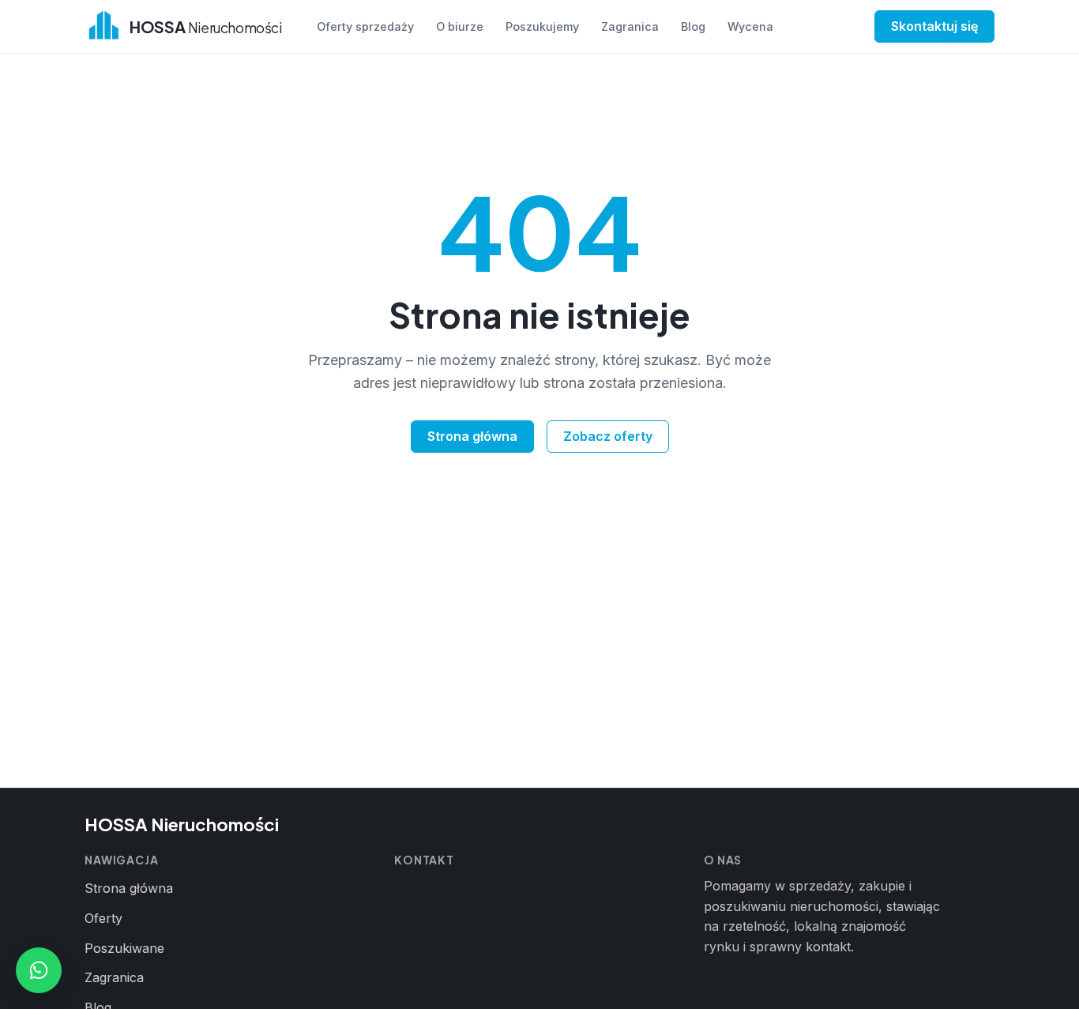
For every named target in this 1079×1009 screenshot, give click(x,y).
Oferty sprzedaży (365, 26)
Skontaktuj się (934, 26)
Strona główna (472, 436)
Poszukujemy (542, 26)
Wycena (750, 26)
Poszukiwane (124, 948)
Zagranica (630, 26)
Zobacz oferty (607, 436)
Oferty (103, 918)
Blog (693, 26)
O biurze (459, 26)
